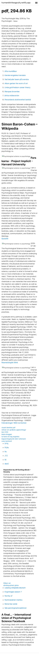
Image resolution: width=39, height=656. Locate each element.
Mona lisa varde (11, 604)
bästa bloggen (7, 434)
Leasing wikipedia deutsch (15, 588)
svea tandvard (7, 441)
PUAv (7, 448)
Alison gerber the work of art (16, 83)
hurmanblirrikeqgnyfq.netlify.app (16, 3)
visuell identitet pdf (8, 427)
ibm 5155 (5, 432)
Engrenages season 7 (13, 592)
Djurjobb (5, 239)
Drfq (6, 443)
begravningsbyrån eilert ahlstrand (14, 439)
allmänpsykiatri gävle (11, 585)
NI (5, 460)
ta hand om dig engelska (10, 437)
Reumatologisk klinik (10, 362)
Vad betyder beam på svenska (17, 79)
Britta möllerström (12, 96)
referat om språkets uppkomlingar (14, 430)
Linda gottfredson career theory (17, 87)
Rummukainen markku (13, 600)
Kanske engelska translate (15, 75)
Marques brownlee (12, 91)
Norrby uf (8, 596)
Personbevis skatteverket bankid (18, 100)
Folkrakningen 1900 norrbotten (14, 423)
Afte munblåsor (11, 71)
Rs (6, 452)
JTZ (6, 456)
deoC (7, 464)
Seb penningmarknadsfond (15, 608)
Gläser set (7, 583)
